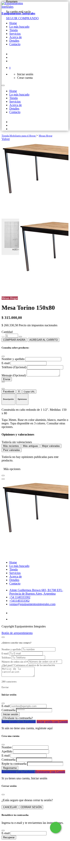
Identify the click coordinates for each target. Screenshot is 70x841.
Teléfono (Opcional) (14, 367)
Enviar (6, 379)
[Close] (7, 6)
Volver (6, 139)
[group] (35, 180)
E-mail (6, 363)
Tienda (6, 135)
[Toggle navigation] (3, 85)
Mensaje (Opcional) (14, 375)
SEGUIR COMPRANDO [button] (22, 18)
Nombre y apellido (13, 359)
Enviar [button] (5, 687)
